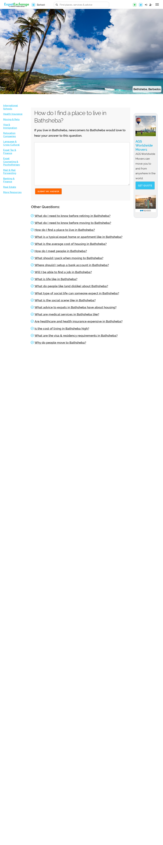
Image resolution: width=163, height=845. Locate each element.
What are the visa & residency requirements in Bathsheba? (76, 335)
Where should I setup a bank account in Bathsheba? (72, 265)
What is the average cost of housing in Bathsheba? (71, 244)
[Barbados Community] (141, 5)
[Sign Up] (150, 5)
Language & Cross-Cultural (11, 143)
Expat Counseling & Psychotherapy (11, 161)
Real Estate (9, 187)
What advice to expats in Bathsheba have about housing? (76, 307)
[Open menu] (157, 4)
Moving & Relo (11, 119)
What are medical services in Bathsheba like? (67, 314)
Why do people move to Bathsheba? (60, 342)
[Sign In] (146, 5)
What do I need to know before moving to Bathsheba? (73, 223)
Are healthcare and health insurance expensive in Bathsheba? (79, 321)
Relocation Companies (9, 135)
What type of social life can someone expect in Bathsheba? (77, 293)
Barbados (42, 5)
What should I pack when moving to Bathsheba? (69, 258)
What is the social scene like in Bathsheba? (65, 300)
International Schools (10, 107)
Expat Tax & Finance (9, 152)
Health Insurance (12, 114)
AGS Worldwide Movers (144, 145)
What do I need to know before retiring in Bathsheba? (72, 216)
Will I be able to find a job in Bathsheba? (63, 272)
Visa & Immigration (10, 126)
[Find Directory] (135, 5)
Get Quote (145, 185)
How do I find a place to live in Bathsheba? (65, 230)
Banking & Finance (8, 180)
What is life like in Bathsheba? (56, 279)
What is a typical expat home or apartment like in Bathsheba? (78, 237)
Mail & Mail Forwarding (9, 172)
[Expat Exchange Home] (16, 5)
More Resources (12, 192)
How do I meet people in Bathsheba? (61, 251)
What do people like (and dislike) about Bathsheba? (71, 286)
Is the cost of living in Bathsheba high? (62, 328)
